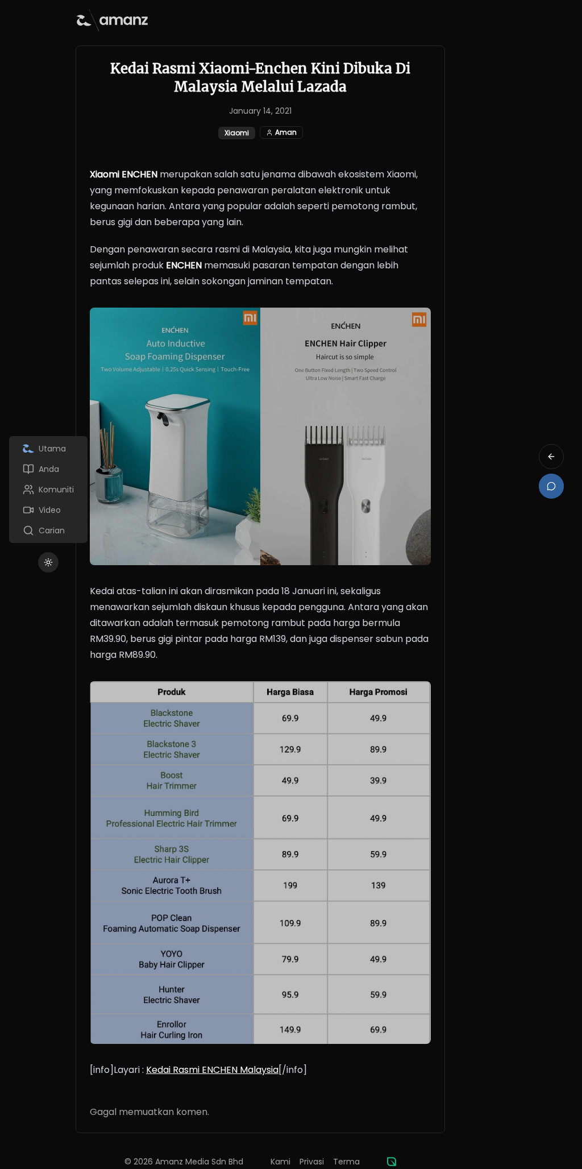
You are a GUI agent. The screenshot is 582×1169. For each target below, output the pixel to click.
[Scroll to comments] (551, 486)
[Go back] (551, 456)
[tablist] (48, 489)
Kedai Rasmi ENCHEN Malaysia (212, 1069)
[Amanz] (391, 1161)
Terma (346, 1161)
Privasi (312, 1161)
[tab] (48, 448)
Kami (280, 1161)
